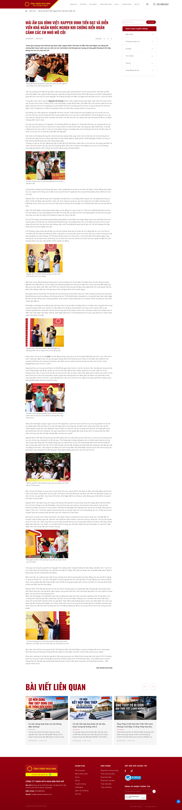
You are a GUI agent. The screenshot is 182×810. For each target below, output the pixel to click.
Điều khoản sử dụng (136, 806)
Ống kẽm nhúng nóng (109, 770)
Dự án (117, 4)
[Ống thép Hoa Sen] (37, 4)
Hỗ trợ (77, 780)
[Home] (26, 11)
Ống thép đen (106, 777)
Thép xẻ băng (106, 787)
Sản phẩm (93, 4)
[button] (145, 687)
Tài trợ (128, 63)
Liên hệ (136, 4)
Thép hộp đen (106, 784)
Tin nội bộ (129, 56)
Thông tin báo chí (132, 41)
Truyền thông (126, 4)
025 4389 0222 (162, 4)
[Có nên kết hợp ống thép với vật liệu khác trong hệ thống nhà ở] (47, 720)
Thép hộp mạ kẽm (108, 774)
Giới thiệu (83, 4)
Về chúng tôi (80, 770)
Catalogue (79, 787)
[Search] (147, 4)
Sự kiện (128, 49)
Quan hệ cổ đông (81, 790)
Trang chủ (73, 4)
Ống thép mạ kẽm (108, 780)
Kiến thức (129, 34)
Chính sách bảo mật (150, 806)
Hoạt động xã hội (132, 70)
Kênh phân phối (106, 4)
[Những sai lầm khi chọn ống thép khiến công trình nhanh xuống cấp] (135, 720)
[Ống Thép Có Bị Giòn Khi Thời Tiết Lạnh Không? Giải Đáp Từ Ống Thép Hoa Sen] (91, 720)
